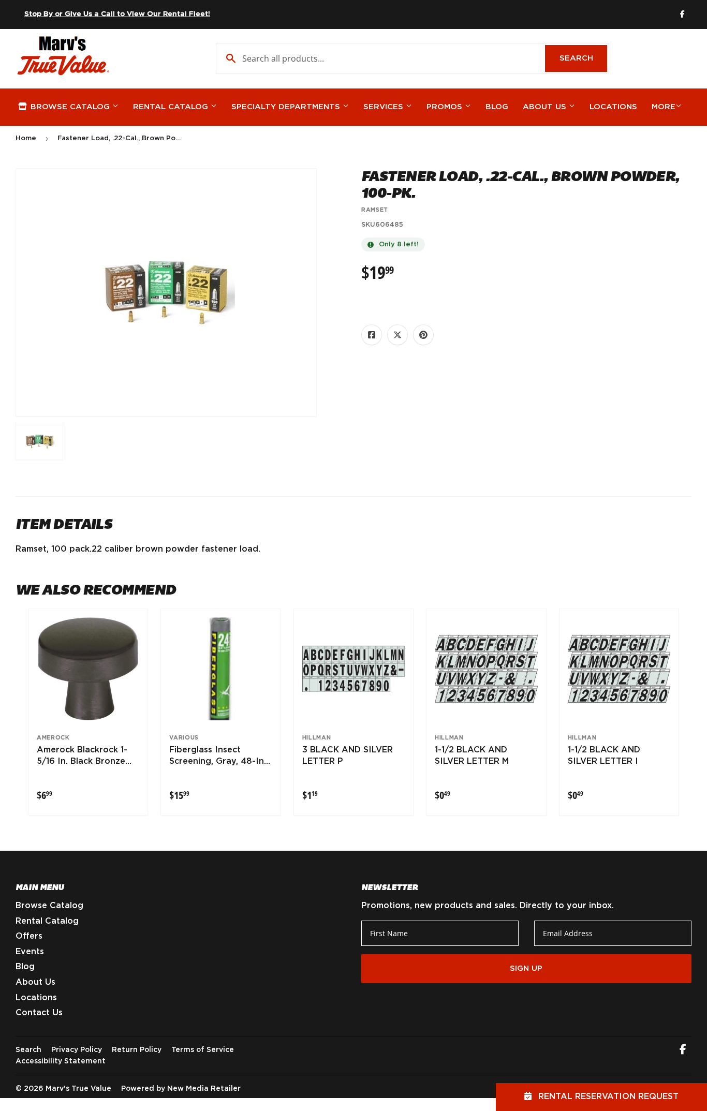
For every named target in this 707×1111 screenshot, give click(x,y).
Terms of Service (202, 1050)
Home (26, 138)
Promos (445, 107)
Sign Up (526, 968)
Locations (613, 107)
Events (30, 951)
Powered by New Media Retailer (181, 1088)
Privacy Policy (76, 1050)
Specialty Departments (287, 107)
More (663, 107)
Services (384, 107)
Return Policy (136, 1050)
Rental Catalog (172, 107)
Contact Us (39, 1013)
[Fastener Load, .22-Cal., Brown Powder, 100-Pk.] (39, 441)
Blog (496, 107)
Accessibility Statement (61, 1061)
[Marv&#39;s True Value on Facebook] (683, 1050)
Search (583, 58)
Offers (29, 936)
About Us (546, 107)
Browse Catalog (70, 107)
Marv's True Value (78, 1088)
